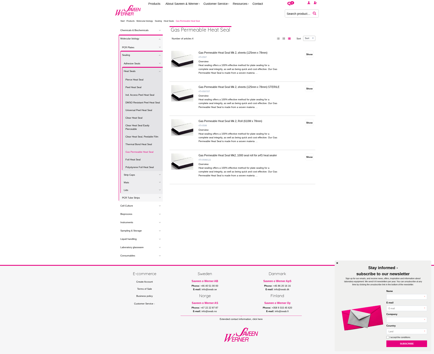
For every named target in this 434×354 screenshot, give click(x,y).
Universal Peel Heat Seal (138, 110)
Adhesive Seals (132, 63)
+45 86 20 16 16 (282, 285)
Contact (257, 3)
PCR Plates (128, 47)
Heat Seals (169, 21)
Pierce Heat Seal (134, 79)
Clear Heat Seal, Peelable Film (141, 136)
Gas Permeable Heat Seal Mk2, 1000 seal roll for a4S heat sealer (238, 155)
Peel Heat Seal (133, 87)
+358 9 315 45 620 (282, 307)
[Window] (284, 38)
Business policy (144, 296)
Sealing (158, 21)
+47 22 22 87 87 (209, 307)
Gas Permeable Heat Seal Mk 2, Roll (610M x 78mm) (230, 121)
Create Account (144, 281)
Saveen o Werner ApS (277, 281)
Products (154, 3)
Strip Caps (129, 174)
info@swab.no (209, 311)
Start (122, 21)
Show (309, 54)
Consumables (127, 255)
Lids (126, 190)
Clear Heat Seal (133, 117)
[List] (278, 38)
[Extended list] (289, 38)
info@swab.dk (281, 289)
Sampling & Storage (131, 230)
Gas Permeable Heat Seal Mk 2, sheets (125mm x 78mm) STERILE (239, 87)
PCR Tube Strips (131, 197)
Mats (126, 182)
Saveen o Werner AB (205, 281)
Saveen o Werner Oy (277, 303)
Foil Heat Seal (133, 159)
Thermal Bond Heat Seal (138, 144)
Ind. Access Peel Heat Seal (139, 95)
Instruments (126, 222)
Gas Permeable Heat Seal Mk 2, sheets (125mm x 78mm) (233, 52)
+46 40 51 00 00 (209, 285)
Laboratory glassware (132, 247)
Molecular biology (144, 21)
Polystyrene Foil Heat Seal (139, 167)
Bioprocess (126, 214)
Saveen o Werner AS (205, 303)
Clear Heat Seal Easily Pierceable (137, 127)
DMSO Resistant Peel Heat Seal (142, 102)
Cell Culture (126, 205)
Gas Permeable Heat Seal (139, 152)
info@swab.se (209, 289)
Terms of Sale (144, 288)
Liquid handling (128, 239)
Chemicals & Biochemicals (134, 30)
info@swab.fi (282, 311)
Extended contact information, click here (241, 319)
